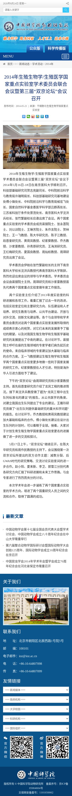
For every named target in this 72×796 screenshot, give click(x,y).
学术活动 (37, 63)
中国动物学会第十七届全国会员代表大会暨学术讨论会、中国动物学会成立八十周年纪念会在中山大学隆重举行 (37, 534)
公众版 (34, 48)
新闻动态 (24, 63)
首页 (10, 63)
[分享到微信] (28, 116)
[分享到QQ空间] (37, 116)
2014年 (49, 63)
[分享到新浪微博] (33, 116)
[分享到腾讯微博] (42, 116)
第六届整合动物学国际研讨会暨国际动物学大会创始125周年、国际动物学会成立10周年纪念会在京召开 (37, 550)
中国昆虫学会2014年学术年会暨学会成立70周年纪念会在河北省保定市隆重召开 (36, 564)
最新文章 (14, 516)
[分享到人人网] (47, 116)
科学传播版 (57, 48)
